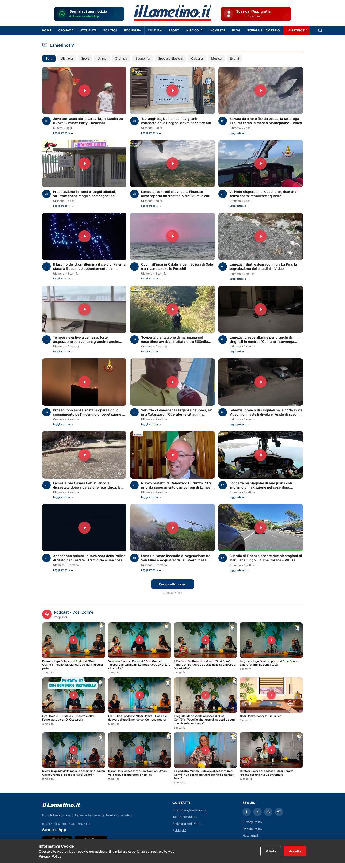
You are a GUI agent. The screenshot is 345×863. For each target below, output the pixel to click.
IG (268, 812)
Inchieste (217, 30)
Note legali (250, 835)
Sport (174, 30)
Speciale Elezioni (170, 58)
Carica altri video (172, 584)
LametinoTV (297, 30)
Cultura (155, 30)
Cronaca (65, 30)
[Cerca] (320, 30)
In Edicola (194, 30)
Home (46, 30)
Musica (216, 58)
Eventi (234, 58)
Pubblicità (179, 830)
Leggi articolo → (63, 132)
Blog (236, 30)
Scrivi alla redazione (186, 823)
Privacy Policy (50, 856)
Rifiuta (271, 851)
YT (279, 812)
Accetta (295, 851)
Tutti (49, 58)
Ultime (102, 58)
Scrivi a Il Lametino (263, 30)
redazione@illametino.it (189, 810)
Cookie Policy (252, 829)
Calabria (197, 58)
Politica (110, 30)
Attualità (88, 30)
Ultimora (67, 58)
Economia (132, 30)
